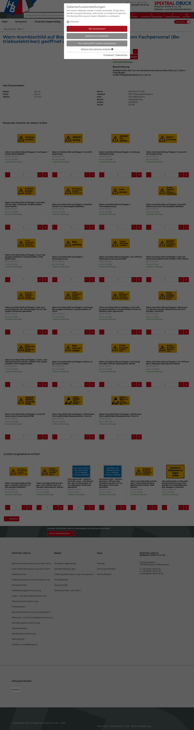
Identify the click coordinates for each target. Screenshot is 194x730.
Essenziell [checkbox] (74, 21)
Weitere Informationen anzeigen (96, 49)
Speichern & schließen (97, 36)
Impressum (108, 55)
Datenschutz (121, 55)
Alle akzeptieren (97, 29)
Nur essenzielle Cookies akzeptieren (97, 43)
